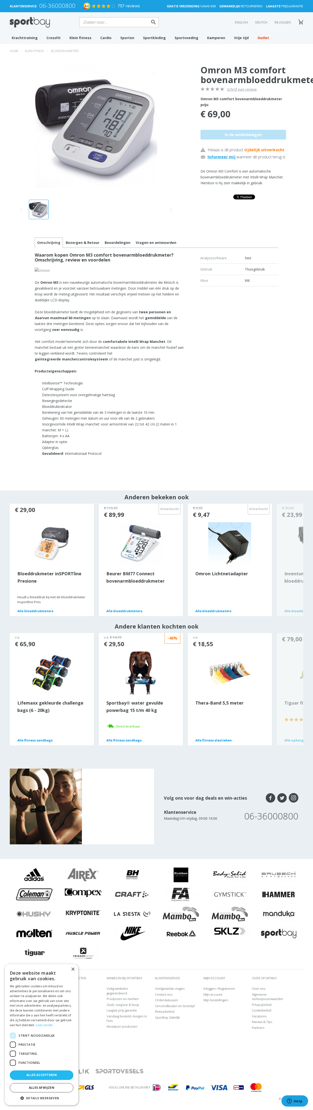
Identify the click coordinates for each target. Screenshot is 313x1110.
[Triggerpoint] (83, 952)
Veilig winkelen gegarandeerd (117, 990)
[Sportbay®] (278, 933)
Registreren (226, 988)
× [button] (73, 969)
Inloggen (283, 22)
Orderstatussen (166, 1000)
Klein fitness (80, 37)
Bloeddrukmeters (65, 51)
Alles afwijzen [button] (42, 1088)
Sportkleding (154, 37)
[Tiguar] (34, 952)
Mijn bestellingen (215, 1000)
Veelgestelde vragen (170, 988)
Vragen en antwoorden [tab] (156, 242)
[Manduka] (278, 913)
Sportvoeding (186, 37)
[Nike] (132, 933)
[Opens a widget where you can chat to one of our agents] (294, 1101)
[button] (41, 1098)
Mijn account (212, 994)
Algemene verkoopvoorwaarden (267, 996)
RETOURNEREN (240, 6)
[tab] (82, 243)
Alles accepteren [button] (41, 1075)
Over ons (258, 988)
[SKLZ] (230, 930)
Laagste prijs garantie (122, 1010)
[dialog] (41, 1034)
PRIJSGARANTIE (284, 6)
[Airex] (83, 874)
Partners (258, 1027)
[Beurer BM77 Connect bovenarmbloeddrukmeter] (140, 543)
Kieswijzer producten (122, 1026)
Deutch (261, 22)
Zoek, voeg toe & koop (123, 1004)
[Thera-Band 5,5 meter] (229, 672)
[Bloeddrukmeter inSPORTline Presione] (51, 543)
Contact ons (163, 994)
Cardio (106, 37)
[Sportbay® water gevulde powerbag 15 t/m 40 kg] (140, 672)
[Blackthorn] (181, 874)
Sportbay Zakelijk (167, 1017)
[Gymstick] (230, 894)
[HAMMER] (278, 894)
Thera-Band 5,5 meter (219, 703)
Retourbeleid (164, 1011)
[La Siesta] (132, 913)
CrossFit (53, 37)
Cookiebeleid (261, 1010)
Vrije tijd (241, 37)
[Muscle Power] (83, 933)
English (241, 22)
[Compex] (83, 892)
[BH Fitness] (132, 874)
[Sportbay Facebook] (270, 798)
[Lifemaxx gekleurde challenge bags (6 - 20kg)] (51, 672)
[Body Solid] (230, 874)
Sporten (127, 37)
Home (14, 51)
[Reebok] (181, 933)
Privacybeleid (261, 1004)
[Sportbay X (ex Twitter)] (282, 798)
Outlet (263, 37)
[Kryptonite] (83, 912)
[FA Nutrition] (181, 894)
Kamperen (216, 37)
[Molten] (34, 933)
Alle (35, 611)
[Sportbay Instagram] (293, 798)
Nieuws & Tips (262, 1022)
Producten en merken (123, 999)
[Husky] (34, 913)
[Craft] (132, 894)
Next (290, 560)
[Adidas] (34, 874)
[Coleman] (34, 894)
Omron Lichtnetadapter (221, 574)
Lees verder (44, 1025)
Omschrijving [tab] (48, 242)
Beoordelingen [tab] (117, 242)
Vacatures (259, 1016)
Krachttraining (25, 37)
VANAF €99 (191, 6)
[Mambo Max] (181, 913)
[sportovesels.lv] (119, 1071)
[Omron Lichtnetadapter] (229, 543)
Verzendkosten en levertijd (175, 1006)
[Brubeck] (278, 874)
